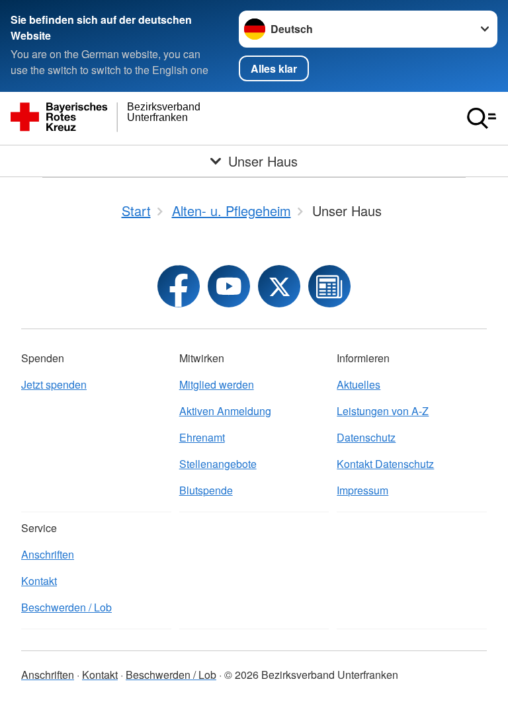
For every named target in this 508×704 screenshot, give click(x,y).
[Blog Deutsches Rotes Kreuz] (329, 286)
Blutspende (206, 490)
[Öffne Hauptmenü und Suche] (481, 118)
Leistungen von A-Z (383, 410)
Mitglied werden (216, 384)
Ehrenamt (202, 437)
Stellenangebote (218, 463)
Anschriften (47, 554)
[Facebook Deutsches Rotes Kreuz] (178, 286)
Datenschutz (366, 437)
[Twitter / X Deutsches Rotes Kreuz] (279, 286)
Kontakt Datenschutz (385, 463)
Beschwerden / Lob (66, 607)
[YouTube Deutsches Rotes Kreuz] (229, 286)
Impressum (362, 490)
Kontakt (39, 580)
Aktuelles (358, 384)
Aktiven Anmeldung (225, 410)
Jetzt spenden (54, 384)
